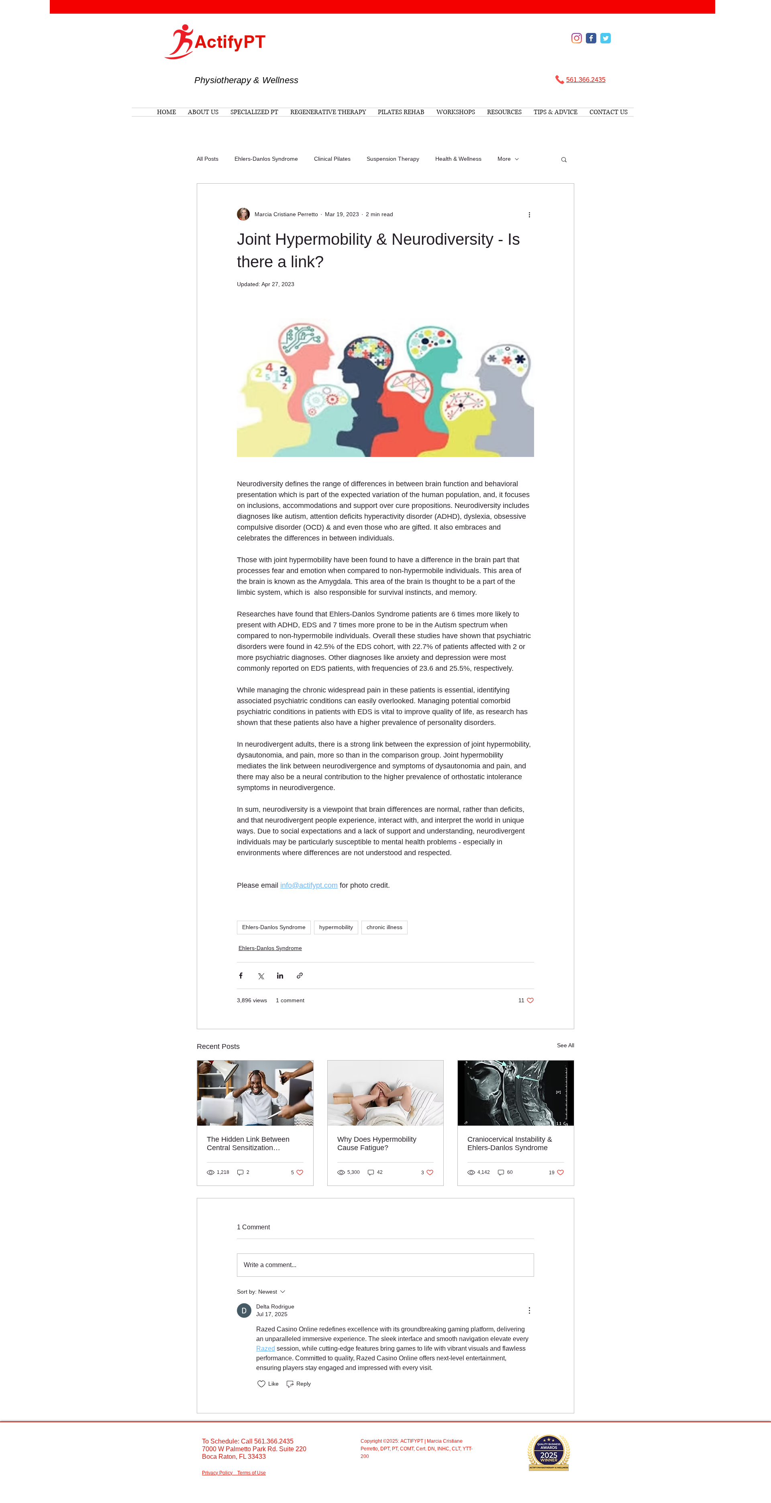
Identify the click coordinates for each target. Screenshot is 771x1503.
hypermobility (336, 927)
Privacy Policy (217, 1473)
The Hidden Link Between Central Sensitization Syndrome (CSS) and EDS (249, 1143)
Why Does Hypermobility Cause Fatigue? (376, 1143)
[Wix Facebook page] (591, 38)
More (504, 159)
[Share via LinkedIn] (280, 975)
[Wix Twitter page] (605, 38)
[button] (564, 159)
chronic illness (384, 927)
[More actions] (529, 214)
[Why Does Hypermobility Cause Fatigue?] (386, 1093)
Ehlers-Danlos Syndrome (266, 159)
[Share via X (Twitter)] (260, 975)
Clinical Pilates (332, 159)
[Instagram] (576, 38)
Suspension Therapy (393, 159)
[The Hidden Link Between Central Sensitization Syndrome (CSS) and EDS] (255, 1093)
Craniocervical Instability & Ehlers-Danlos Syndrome (509, 1143)
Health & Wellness (458, 159)
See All (565, 1045)
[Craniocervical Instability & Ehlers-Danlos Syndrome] (516, 1093)
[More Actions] (529, 1310)
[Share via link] (300, 975)
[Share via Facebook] (241, 975)
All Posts (207, 159)
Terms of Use (251, 1473)
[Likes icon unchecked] (261, 1384)
